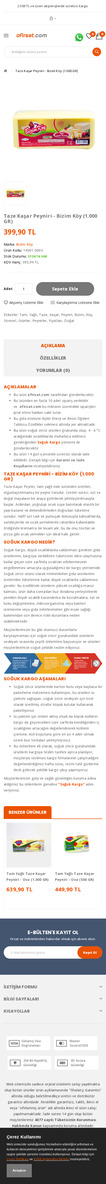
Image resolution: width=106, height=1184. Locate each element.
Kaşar (54, 314)
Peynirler (39, 320)
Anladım (19, 1170)
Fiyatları (55, 320)
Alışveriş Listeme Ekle (26, 302)
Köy (89, 314)
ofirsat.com (30, 406)
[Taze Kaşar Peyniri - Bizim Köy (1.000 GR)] (15, 193)
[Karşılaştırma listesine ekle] (37, 863)
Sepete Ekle (65, 289)
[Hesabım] (53, 18)
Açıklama (53, 345)
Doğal (69, 320)
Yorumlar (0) (53, 370)
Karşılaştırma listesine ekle (78, 302)
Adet (8, 288)
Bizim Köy (24, 244)
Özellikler (53, 358)
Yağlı (33, 314)
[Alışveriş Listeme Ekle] (29, 863)
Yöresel (10, 320)
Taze (43, 314)
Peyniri (66, 314)
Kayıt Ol (90, 952)
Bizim (79, 314)
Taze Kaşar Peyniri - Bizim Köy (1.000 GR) (46, 71)
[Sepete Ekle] (20, 863)
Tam (23, 314)
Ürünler (24, 320)
